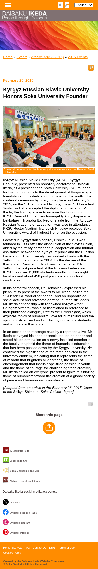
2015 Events (78, 57)
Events (22, 57)
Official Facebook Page (23, 512)
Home (8, 57)
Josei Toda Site (19, 460)
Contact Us (39, 547)
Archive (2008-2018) (47, 57)
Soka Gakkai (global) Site (24, 470)
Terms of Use (66, 547)
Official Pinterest (19, 532)
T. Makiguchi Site (19, 450)
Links (52, 547)
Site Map (17, 547)
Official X (15, 502)
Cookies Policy (12, 552)
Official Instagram (20, 522)
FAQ (27, 547)
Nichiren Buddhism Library (25, 481)
